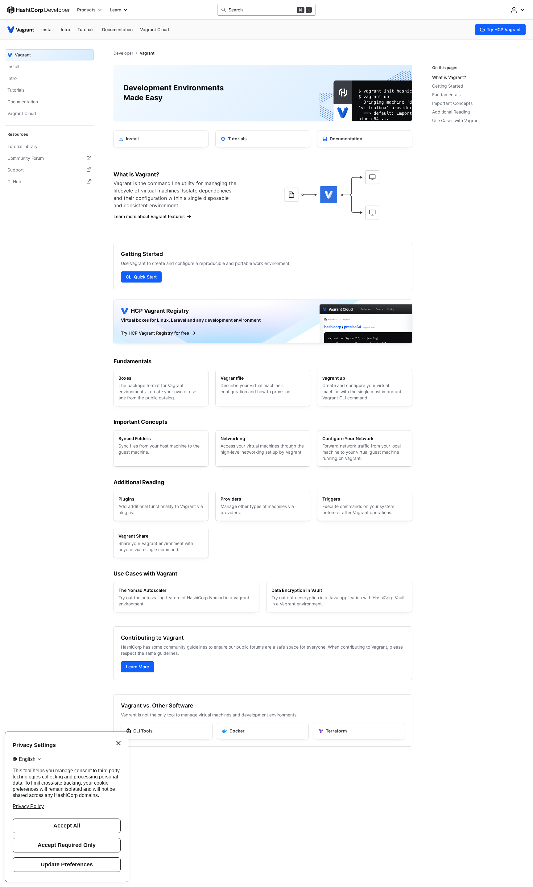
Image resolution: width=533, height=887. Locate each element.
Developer (123, 53)
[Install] (161, 139)
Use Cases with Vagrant (456, 120)
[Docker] (262, 731)
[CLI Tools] (166, 731)
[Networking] (263, 448)
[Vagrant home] (20, 29)
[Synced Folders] (161, 448)
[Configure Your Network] (364, 448)
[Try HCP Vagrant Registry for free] (263, 321)
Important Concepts (452, 103)
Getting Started (447, 86)
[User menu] (517, 9)
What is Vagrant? (449, 77)
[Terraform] (359, 731)
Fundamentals (446, 94)
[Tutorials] (263, 139)
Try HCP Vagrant (504, 29)
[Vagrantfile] (263, 388)
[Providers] (263, 506)
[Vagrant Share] (161, 543)
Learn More (137, 666)
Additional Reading (451, 111)
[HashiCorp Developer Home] (38, 10)
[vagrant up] (364, 388)
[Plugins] (161, 506)
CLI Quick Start (141, 276)
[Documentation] (364, 139)
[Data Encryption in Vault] (339, 597)
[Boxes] (161, 388)
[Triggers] (364, 506)
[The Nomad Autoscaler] (186, 597)
